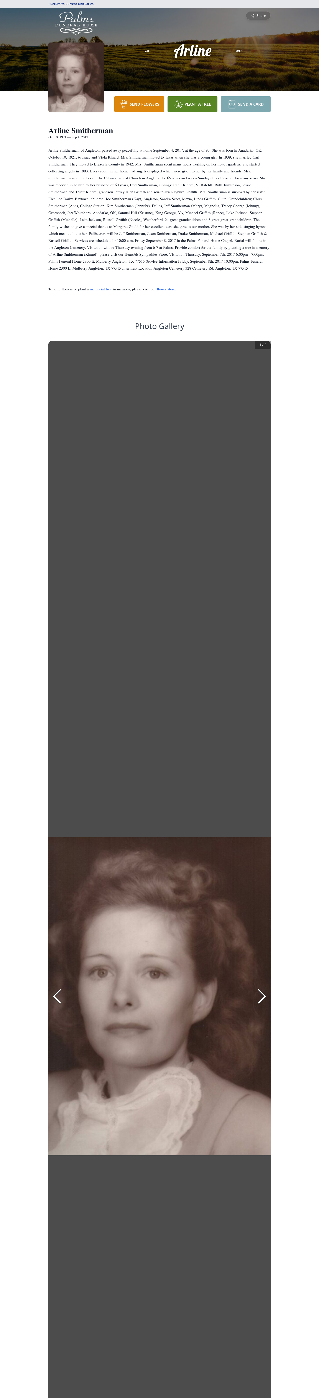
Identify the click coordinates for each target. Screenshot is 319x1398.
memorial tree (101, 288)
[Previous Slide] (57, 996)
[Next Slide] (262, 996)
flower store (166, 288)
